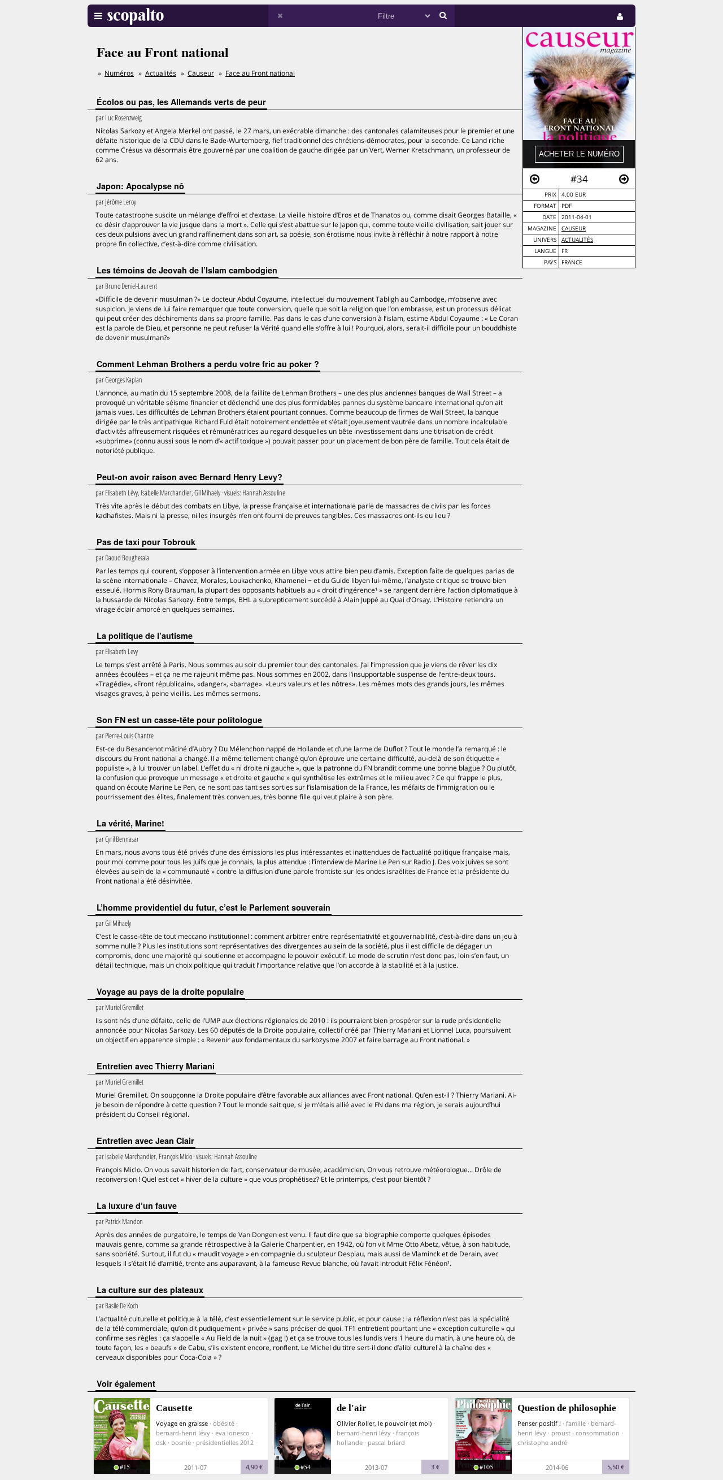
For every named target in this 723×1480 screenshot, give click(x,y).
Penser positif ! (539, 1423)
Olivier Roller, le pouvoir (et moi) (384, 1423)
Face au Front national (260, 73)
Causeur (573, 228)
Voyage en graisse (182, 1423)
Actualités (577, 239)
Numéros (119, 73)
